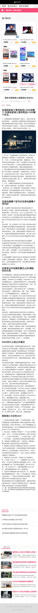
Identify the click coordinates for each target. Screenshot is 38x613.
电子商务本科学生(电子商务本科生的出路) (21, 487)
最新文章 (6, 547)
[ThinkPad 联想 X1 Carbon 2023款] (10, 85)
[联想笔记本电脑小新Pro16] (10, 61)
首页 (4, 6)
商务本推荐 (17, 10)
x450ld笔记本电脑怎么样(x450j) (12, 519)
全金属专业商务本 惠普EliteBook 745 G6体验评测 (15, 529)
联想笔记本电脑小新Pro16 (10, 63)
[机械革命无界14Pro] (27, 61)
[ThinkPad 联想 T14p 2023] (10, 37)
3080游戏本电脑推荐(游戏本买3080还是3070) (15, 533)
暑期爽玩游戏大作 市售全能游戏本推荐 (14, 515)
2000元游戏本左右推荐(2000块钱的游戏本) (15, 524)
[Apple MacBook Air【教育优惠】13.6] (27, 85)
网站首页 (9, 10)
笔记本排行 (12, 6)
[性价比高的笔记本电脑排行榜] (19, 2)
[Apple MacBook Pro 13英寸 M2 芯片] (27, 37)
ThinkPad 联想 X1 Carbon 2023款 (12, 87)
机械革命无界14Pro (25, 63)
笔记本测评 (24, 6)
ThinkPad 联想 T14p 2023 (10, 39)
